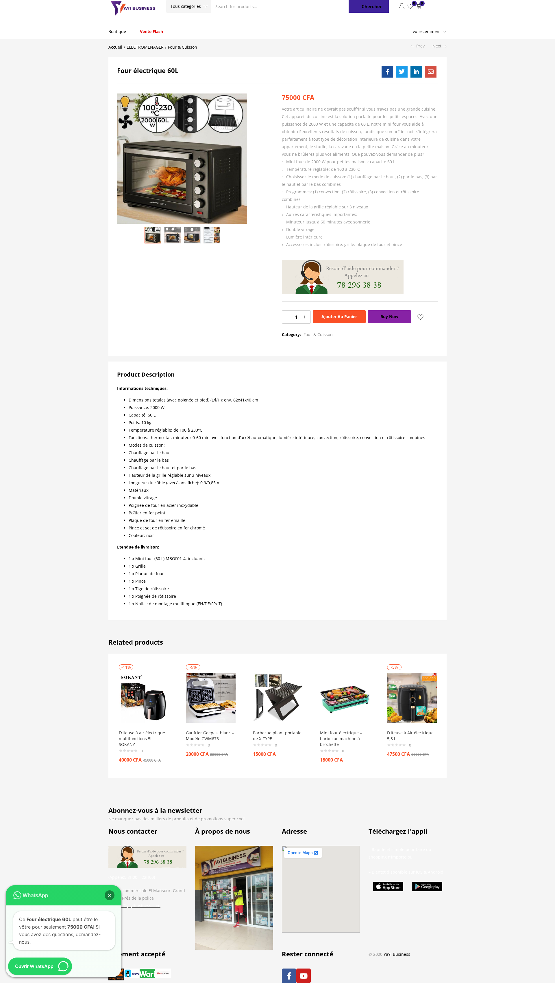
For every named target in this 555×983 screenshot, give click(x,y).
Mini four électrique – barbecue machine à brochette (341, 738)
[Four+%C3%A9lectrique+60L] (402, 72)
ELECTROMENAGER (145, 47)
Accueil (115, 47)
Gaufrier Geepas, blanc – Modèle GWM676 (210, 735)
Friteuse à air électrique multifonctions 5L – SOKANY (142, 738)
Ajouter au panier (339, 316)
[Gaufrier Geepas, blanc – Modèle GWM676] (211, 697)
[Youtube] (303, 976)
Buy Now (389, 316)
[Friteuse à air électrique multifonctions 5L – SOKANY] (144, 697)
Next (436, 46)
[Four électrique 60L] (387, 72)
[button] (188, 6)
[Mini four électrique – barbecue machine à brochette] (345, 697)
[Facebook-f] (289, 976)
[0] (410, 6)
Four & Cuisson (182, 47)
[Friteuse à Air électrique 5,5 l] (412, 697)
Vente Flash (151, 31)
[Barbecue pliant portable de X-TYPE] (278, 697)
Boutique (117, 31)
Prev (420, 46)
